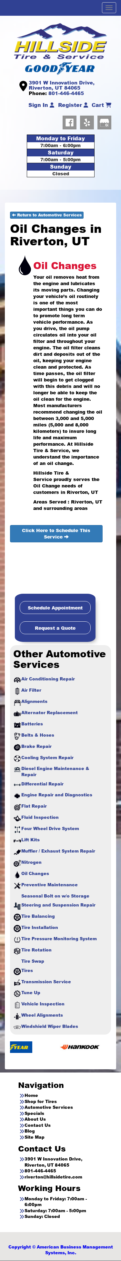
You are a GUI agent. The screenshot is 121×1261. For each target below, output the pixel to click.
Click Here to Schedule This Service (56, 533)
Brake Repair (36, 746)
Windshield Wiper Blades (49, 1026)
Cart (99, 105)
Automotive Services (49, 1107)
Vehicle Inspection (43, 1004)
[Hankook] (57, 1046)
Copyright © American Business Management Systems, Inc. (60, 1250)
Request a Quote (55, 628)
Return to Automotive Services (49, 215)
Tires (27, 970)
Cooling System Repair (47, 757)
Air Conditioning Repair (48, 679)
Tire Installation (39, 927)
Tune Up (30, 992)
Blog (30, 1131)
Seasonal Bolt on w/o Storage (55, 896)
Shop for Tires (41, 1101)
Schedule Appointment (55, 608)
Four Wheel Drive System (50, 828)
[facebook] (71, 121)
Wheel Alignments (42, 1015)
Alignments (34, 701)
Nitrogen (31, 862)
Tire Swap (32, 961)
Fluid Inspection (40, 817)
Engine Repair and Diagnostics (56, 795)
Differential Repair (42, 784)
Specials (34, 1113)
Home (31, 1095)
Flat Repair (34, 806)
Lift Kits (30, 840)
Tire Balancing (38, 916)
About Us (35, 1119)
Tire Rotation (36, 950)
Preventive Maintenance (49, 885)
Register (71, 105)
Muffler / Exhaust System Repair (58, 851)
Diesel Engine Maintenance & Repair (55, 771)
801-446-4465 (66, 93)
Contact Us (38, 1125)
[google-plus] (104, 121)
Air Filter (31, 690)
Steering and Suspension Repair (58, 905)
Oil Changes (35, 873)
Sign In (39, 105)
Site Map (35, 1137)
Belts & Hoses (37, 735)
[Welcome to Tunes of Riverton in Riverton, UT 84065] (60, 41)
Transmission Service (46, 982)
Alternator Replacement (49, 712)
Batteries (32, 724)
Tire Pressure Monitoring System (59, 938)
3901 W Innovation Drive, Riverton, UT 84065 (62, 85)
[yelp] (88, 121)
